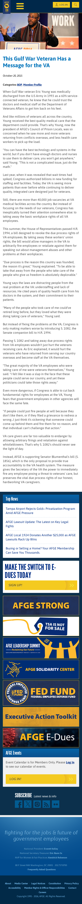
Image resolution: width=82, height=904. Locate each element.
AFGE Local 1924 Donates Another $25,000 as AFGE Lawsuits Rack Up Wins (41, 537)
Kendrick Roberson (57, 857)
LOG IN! (15, 779)
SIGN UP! (15, 585)
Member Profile (32, 84)
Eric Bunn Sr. (56, 853)
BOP (19, 84)
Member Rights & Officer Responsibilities (44, 888)
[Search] (75, 5)
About (8, 883)
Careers (42, 892)
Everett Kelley (51, 848)
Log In (70, 762)
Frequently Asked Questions (42, 869)
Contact (72, 888)
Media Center (21, 883)
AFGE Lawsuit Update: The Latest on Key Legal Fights (37, 524)
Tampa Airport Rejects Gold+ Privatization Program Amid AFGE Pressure (40, 511)
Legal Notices (38, 883)
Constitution (55, 883)
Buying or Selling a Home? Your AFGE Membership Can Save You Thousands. (40, 550)
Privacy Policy (71, 883)
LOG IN (63, 4)
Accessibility (14, 888)
